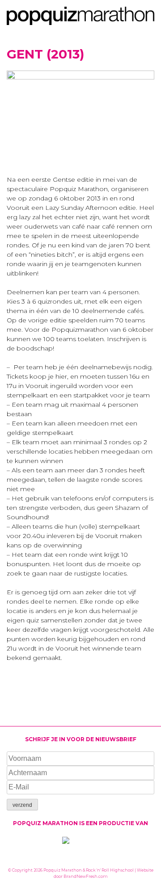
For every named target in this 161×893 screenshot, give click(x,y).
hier (61, 376)
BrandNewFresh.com (86, 876)
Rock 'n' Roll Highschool (110, 870)
